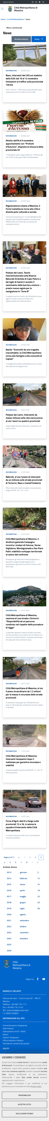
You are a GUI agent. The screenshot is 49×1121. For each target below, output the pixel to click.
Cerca (37, 39)
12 (38, 878)
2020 (9, 914)
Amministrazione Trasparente (15, 1025)
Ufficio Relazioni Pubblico (13, 1040)
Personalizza (24, 1095)
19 (38, 890)
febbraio (23, 878)
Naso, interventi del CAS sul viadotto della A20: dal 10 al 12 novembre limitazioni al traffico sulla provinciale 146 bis (24, 80)
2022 (9, 926)
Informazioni (11, 70)
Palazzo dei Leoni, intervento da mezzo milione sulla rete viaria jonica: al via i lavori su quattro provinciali (24, 418)
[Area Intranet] (39, 2)
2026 (9, 950)
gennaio (23, 872)
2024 (9, 938)
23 (38, 896)
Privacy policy (36, 1086)
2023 (9, 932)
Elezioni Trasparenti (11, 1037)
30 (38, 908)
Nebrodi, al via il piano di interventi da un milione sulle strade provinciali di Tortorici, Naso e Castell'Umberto (24, 480)
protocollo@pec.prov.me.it (18, 1010)
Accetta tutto (24, 1104)
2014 (9, 878)
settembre (24, 920)
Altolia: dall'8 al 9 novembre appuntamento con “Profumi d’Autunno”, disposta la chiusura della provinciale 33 (24, 145)
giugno (23, 902)
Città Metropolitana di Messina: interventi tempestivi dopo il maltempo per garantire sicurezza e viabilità (23, 760)
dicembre (24, 938)
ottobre (23, 926)
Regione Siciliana (8, 2)
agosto (23, 914)
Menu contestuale (14, 27)
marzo (22, 884)
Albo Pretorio (8, 1028)
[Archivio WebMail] (36, 2)
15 (38, 884)
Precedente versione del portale (16, 1043)
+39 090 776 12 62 (14, 1007)
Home (3, 19)
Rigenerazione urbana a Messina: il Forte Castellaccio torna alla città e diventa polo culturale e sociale (23, 209)
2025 (9, 944)
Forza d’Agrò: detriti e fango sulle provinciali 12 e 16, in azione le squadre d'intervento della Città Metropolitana (22, 825)
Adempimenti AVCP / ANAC (14, 1031)
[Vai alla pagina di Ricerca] (44, 9)
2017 (9, 896)
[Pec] (43, 2)
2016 (9, 890)
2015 (9, 884)
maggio (23, 896)
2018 (9, 902)
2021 (9, 920)
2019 (9, 908)
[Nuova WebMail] (32, 2)
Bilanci (5, 1034)
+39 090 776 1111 (19, 1004)
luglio (22, 908)
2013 (9, 872)
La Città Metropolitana (15, 19)
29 (38, 902)
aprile (22, 890)
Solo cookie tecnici (24, 1113)
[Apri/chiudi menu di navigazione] (2, 8)
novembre (24, 932)
